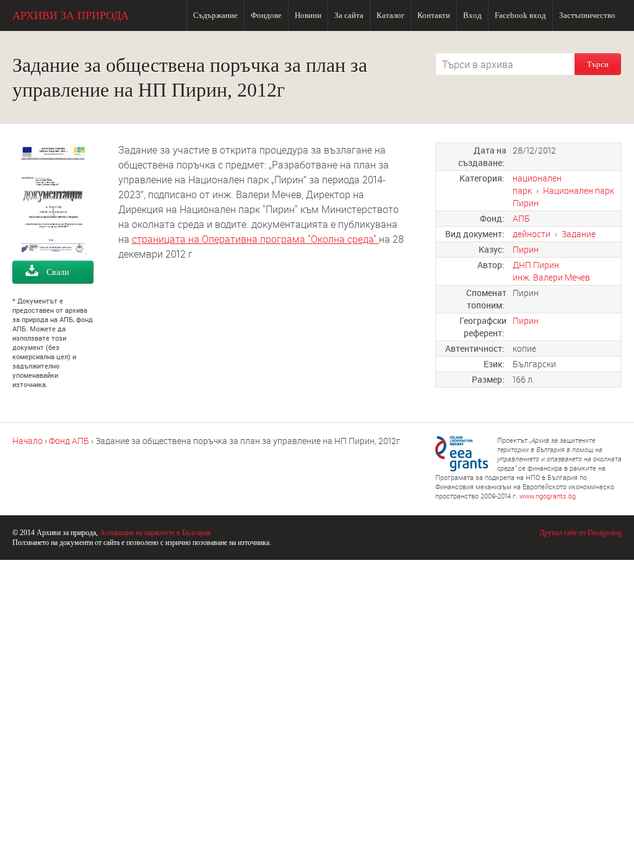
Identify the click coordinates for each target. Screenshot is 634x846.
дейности (531, 234)
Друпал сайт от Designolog (580, 532)
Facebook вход (520, 15)
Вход (472, 15)
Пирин (526, 249)
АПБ (521, 218)
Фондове (266, 15)
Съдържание (215, 15)
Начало (27, 441)
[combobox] (505, 64)
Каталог (390, 15)
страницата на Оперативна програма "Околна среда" (255, 239)
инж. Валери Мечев (551, 277)
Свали (57, 272)
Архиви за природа (70, 15)
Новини (308, 15)
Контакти (433, 15)
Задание (579, 234)
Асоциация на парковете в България (155, 532)
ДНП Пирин (536, 265)
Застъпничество (587, 15)
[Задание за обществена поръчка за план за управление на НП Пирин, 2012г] (52, 253)
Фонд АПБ (69, 441)
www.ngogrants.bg (547, 495)
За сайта (348, 15)
